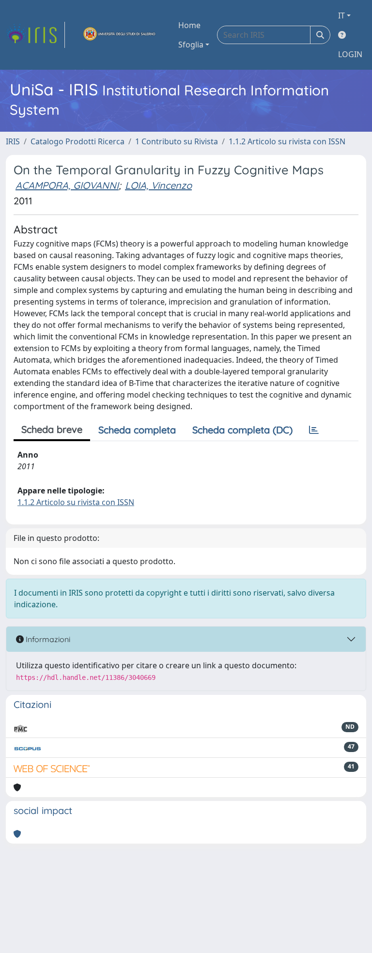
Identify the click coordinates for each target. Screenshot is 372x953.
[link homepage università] (120, 35)
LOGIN (350, 54)
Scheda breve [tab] (51, 429)
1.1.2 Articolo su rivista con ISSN (287, 141)
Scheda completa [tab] (137, 430)
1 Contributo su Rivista (176, 141)
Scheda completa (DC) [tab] (242, 430)
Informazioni (47, 639)
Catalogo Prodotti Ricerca (77, 141)
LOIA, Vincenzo (158, 185)
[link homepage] (35, 35)
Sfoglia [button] (190, 44)
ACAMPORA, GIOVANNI (67, 185)
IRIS (13, 141)
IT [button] (341, 15)
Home (189, 25)
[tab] (314, 430)
